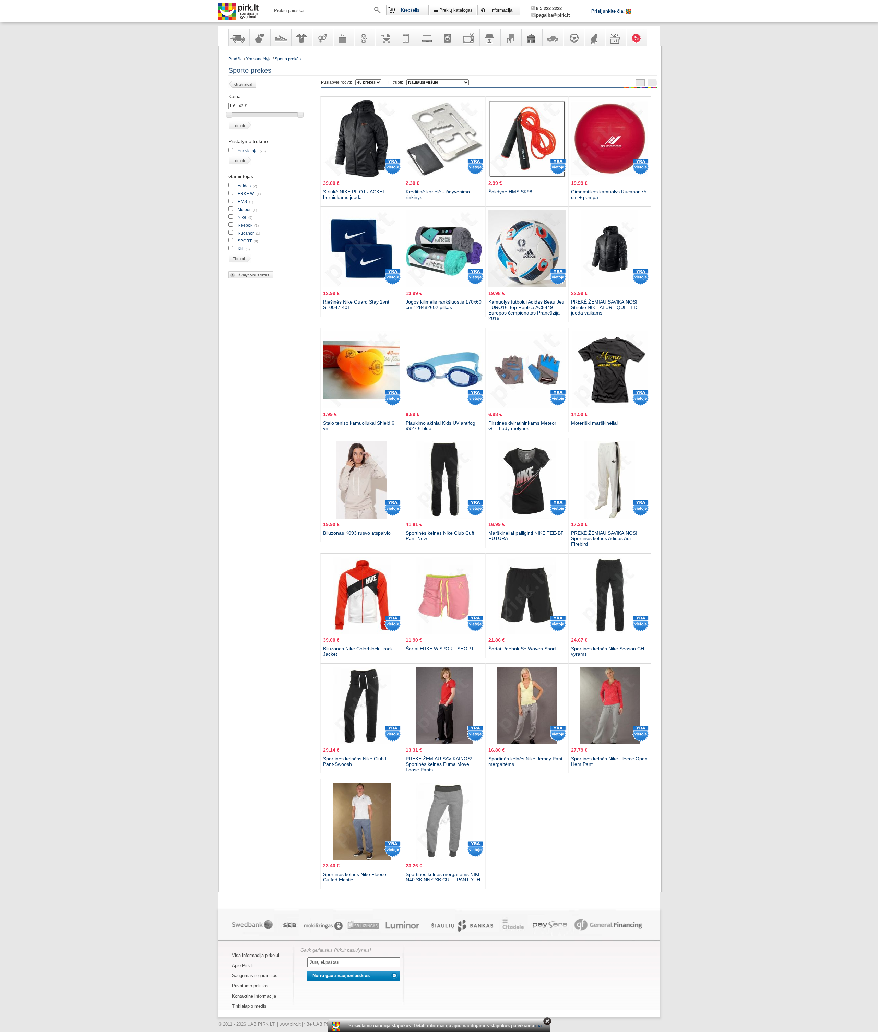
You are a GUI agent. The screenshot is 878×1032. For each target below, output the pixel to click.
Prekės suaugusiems (322, 37)
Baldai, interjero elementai (511, 37)
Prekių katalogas (456, 10)
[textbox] (327, 10)
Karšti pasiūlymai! (638, 37)
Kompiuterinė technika (427, 37)
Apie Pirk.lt (243, 965)
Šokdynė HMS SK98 (510, 191)
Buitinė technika (448, 37)
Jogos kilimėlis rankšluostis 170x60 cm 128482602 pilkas (444, 304)
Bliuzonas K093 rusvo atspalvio (357, 533)
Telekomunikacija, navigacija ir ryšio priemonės (406, 37)
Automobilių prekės (552, 37)
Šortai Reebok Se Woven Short (522, 648)
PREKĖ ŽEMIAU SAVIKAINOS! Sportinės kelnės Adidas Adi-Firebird (604, 538)
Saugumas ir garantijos (254, 975)
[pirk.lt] (336, 1026)
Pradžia (235, 59)
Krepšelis (410, 10)
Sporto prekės (288, 59)
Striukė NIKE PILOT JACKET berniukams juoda (354, 194)
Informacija (501, 10)
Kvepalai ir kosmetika (260, 37)
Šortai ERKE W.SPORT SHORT (440, 648)
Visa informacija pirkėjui (255, 955)
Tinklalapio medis (249, 1006)
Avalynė (280, 37)
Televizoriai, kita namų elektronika (469, 37)
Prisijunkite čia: (608, 11)
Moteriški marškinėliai (594, 423)
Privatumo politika (250, 985)
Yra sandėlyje (239, 37)
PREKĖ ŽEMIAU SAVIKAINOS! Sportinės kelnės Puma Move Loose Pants (439, 764)
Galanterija (343, 37)
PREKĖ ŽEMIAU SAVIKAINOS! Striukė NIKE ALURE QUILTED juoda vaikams (604, 307)
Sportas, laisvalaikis (573, 37)
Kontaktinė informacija (254, 996)
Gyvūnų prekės (594, 37)
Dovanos (615, 37)
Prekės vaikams (385, 37)
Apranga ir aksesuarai (301, 37)
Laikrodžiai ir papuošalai (364, 37)
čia (538, 1025)
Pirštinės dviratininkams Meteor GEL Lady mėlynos (522, 425)
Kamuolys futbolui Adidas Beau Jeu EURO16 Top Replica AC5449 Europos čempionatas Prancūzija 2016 (526, 310)
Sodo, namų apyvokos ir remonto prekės (532, 37)
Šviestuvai (490, 37)
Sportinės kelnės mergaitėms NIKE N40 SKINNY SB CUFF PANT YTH (443, 876)
